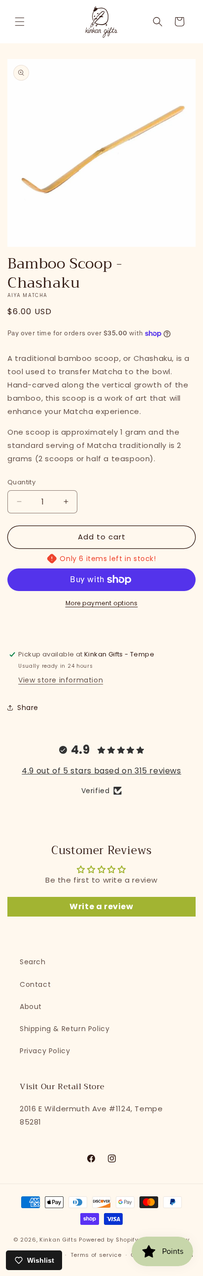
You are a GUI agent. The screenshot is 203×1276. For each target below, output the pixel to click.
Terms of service (96, 1255)
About (31, 1006)
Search (33, 962)
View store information (60, 680)
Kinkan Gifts (58, 1240)
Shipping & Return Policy (64, 1029)
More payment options (102, 603)
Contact (35, 984)
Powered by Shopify (108, 1240)
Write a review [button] (101, 906)
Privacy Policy (45, 1051)
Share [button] (27, 707)
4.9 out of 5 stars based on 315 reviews (101, 770)
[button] (20, 21)
